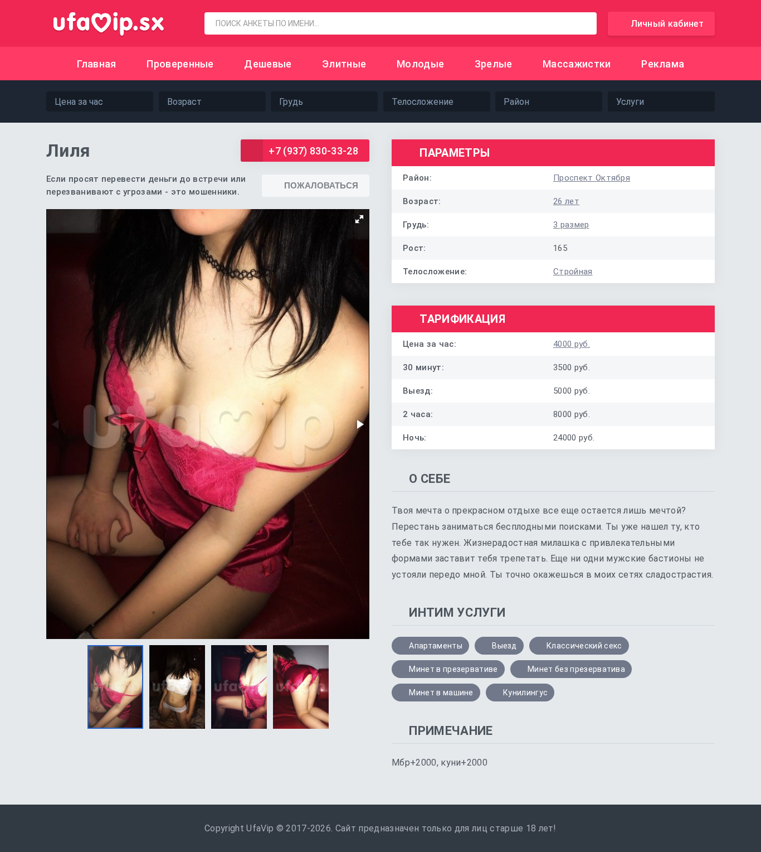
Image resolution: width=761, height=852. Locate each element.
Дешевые (267, 64)
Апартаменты (435, 645)
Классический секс (584, 645)
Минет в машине (441, 692)
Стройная (573, 272)
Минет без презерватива (576, 669)
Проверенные (180, 64)
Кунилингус (525, 692)
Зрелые (494, 64)
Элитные (344, 64)
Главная (96, 64)
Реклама (662, 64)
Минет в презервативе (453, 669)
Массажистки (577, 64)
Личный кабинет (667, 23)
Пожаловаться (321, 185)
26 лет (566, 201)
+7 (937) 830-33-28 (313, 151)
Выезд (504, 645)
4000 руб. (571, 344)
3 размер (571, 225)
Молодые (420, 64)
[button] (359, 219)
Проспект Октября (591, 178)
